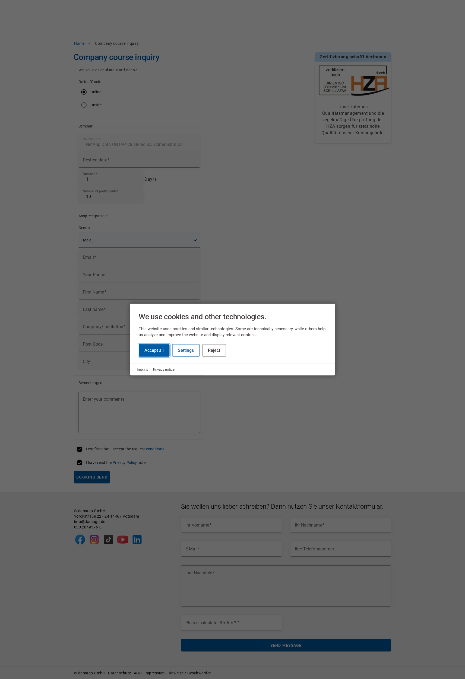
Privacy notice (164, 369)
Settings (186, 350)
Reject (214, 350)
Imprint (142, 369)
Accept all (154, 350)
